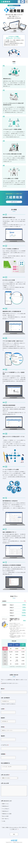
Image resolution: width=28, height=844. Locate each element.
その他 (3, 821)
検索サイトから (5, 803)
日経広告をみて (5, 811)
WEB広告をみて (5, 806)
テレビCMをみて (5, 808)
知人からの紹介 (5, 816)
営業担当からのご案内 (6, 813)
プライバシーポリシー (13, 827)
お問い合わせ (14, 201)
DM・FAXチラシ (5, 818)
